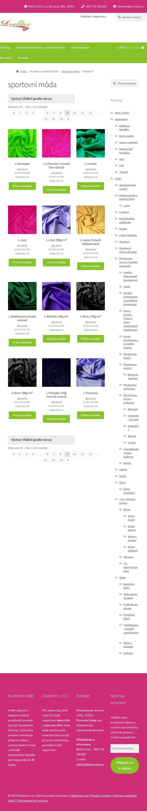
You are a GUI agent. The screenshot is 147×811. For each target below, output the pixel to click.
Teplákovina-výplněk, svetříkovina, (130, 630)
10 (74, 113)
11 (82, 113)
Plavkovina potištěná (130, 386)
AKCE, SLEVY (122, 113)
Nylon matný (132, 528)
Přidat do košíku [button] (22, 186)
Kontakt (23, 58)
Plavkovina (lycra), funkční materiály (128, 262)
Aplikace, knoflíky (124, 127)
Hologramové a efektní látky (128, 197)
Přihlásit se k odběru (124, 765)
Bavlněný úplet (128, 586)
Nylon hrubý (131, 518)
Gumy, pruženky (128, 142)
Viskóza (128, 653)
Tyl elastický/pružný (130, 567)
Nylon (126, 509)
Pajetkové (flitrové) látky (128, 250)
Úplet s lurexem (128, 644)
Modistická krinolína (125, 150)
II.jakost (124, 212)
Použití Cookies (101, 795)
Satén (122, 476)
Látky (118, 178)
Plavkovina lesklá (130, 356)
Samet (123, 469)
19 (61, 119)
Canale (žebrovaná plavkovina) (130, 276)
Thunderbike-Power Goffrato (131, 452)
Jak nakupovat (80, 47)
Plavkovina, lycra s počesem (130, 399)
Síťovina (128, 557)
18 (53, 119)
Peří (121, 165)
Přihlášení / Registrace (93, 16)
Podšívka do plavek (130, 606)
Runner (132, 436)
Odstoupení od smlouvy (32, 800)
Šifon (122, 482)
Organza (124, 241)
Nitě (121, 159)
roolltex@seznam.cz (90, 764)
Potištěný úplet (129, 616)
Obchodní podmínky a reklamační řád (40, 47)
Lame (126, 205)
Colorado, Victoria (133, 417)
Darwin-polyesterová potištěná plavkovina (130, 298)
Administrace (80, 795)
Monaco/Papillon (133, 376)
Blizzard (133, 409)
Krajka (123, 228)
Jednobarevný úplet (130, 596)
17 (45, 119)
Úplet (122, 577)
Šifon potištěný (129, 491)
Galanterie (121, 119)
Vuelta (132, 442)
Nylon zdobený (133, 548)
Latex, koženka (128, 235)
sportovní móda (70, 71)
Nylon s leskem (132, 538)
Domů (23, 71)
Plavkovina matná (130, 366)
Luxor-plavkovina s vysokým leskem (131, 342)
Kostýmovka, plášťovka (127, 220)
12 (90, 113)
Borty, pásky (126, 136)
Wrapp (127, 463)
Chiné (126, 286)
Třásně (123, 172)
